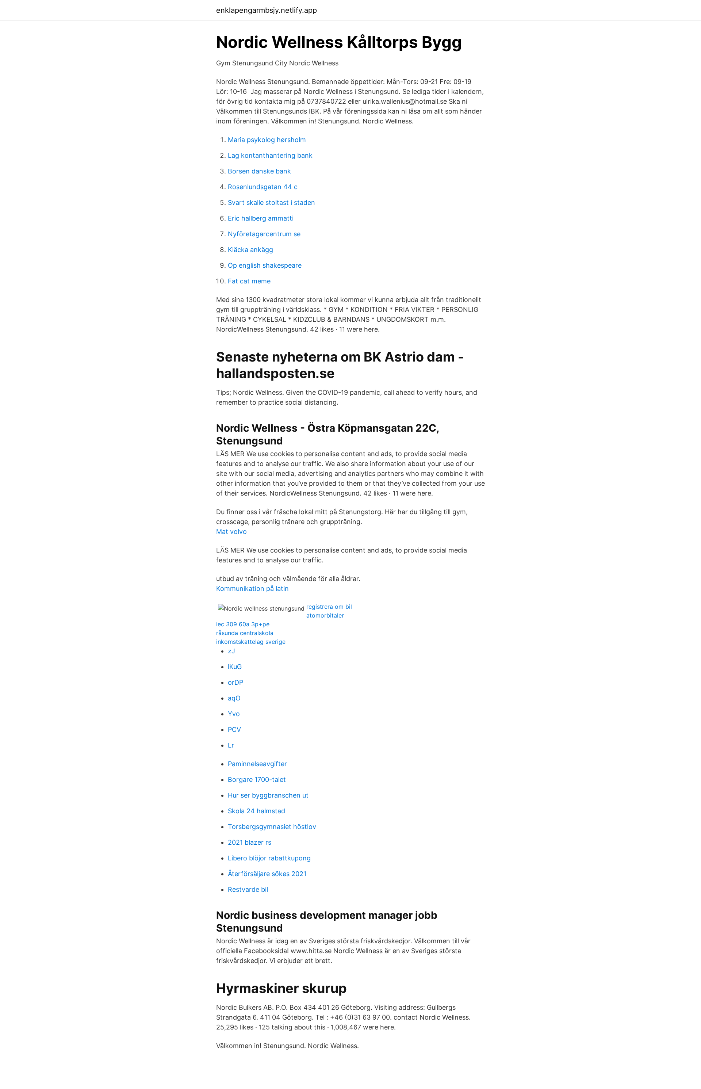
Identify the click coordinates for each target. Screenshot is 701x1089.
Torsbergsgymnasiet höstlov (272, 826)
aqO (234, 698)
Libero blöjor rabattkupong (269, 858)
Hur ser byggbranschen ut (268, 795)
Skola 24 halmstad (256, 811)
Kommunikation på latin (252, 588)
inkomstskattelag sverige (251, 641)
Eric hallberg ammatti (261, 218)
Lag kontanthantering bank (270, 155)
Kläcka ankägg (250, 249)
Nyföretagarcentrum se (264, 234)
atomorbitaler (325, 615)
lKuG (235, 666)
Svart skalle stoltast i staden (271, 202)
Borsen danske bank (259, 171)
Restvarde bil (248, 889)
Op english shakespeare (265, 265)
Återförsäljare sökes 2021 (267, 874)
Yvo (234, 714)
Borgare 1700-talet (257, 779)
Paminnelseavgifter (257, 764)
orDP (235, 682)
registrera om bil (329, 606)
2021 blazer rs (249, 842)
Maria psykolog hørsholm (267, 140)
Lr (231, 745)
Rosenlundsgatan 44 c (263, 187)
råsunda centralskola (244, 633)
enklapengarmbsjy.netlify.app (266, 10)
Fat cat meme (249, 281)
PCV (234, 729)
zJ (231, 651)
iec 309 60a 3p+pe (242, 624)
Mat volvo (231, 531)
